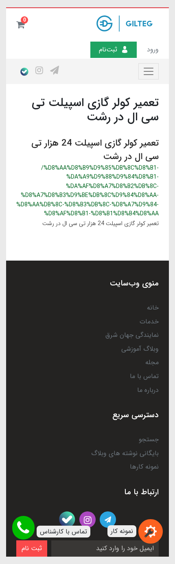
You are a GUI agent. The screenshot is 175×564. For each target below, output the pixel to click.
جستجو (149, 439)
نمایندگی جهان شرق (132, 335)
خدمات (149, 321)
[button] (20, 24)
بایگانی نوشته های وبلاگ (125, 453)
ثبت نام (32, 548)
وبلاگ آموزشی (140, 349)
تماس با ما (144, 376)
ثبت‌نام (108, 49)
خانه (153, 308)
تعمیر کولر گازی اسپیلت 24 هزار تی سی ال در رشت (95, 150)
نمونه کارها (144, 467)
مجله (152, 362)
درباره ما (148, 390)
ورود (153, 49)
